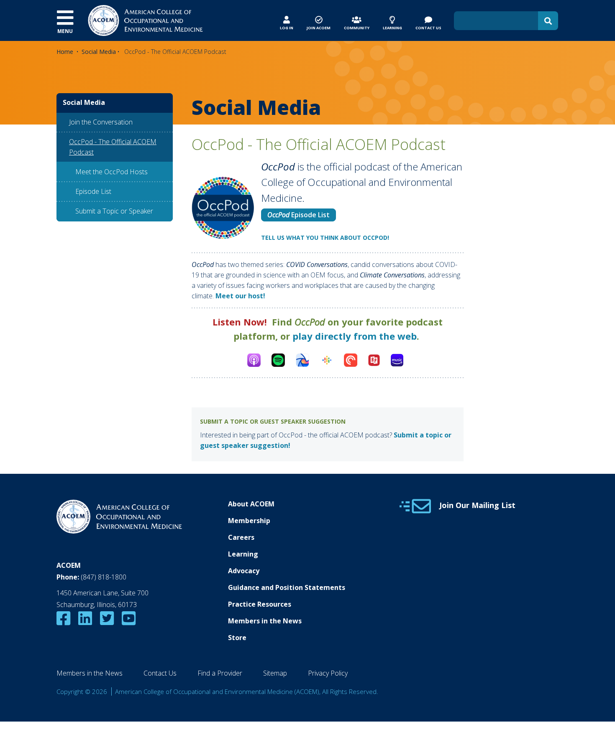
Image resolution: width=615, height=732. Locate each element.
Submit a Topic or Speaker (114, 211)
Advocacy (243, 570)
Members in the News (265, 620)
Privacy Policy (328, 673)
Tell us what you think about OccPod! (325, 237)
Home (64, 52)
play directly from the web (354, 336)
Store (237, 637)
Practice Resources (259, 604)
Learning (243, 554)
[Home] (145, 19)
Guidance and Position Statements (286, 587)
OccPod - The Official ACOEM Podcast (112, 147)
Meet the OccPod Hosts (111, 171)
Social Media (99, 52)
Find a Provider (219, 673)
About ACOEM (251, 503)
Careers (241, 537)
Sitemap (275, 673)
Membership (249, 520)
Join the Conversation (101, 122)
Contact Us (160, 673)
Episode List (298, 214)
